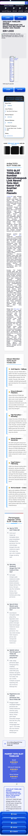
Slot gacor (17, 309)
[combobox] (12, 2)
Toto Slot (17, 235)
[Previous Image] (3, 46)
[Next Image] (25, 46)
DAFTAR (20, 17)
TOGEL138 (9, 196)
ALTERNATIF (15, 831)
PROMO (15, 814)
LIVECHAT (15, 826)
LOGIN (8, 17)
